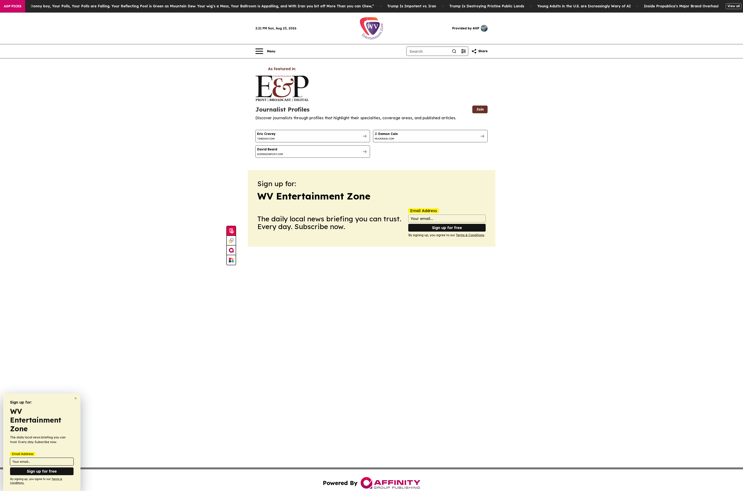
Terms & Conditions (470, 235)
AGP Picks (12, 6)
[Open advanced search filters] (463, 51)
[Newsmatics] (231, 260)
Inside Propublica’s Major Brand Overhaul (681, 6)
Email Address (423, 210)
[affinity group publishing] (231, 250)
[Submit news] (231, 231)
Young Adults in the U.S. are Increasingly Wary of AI (584, 6)
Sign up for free (447, 227)
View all (734, 6)
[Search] (454, 51)
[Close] (75, 398)
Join (480, 109)
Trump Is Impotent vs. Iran (411, 6)
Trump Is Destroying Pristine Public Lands (486, 6)
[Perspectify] (231, 241)
